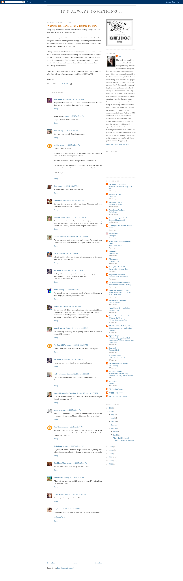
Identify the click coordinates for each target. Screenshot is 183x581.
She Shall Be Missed (115, 204)
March (113, 421)
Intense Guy (58, 477)
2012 (111, 453)
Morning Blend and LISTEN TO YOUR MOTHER (119, 293)
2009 (111, 464)
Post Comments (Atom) (65, 568)
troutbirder (113, 251)
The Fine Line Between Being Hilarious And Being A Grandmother (121, 374)
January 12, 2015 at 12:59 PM (78, 374)
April (113, 418)
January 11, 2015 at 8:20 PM (69, 289)
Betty (56, 289)
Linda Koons (59, 494)
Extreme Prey (113, 253)
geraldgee (113, 381)
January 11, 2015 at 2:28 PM (73, 99)
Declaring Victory (114, 310)
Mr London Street (116, 389)
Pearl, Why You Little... (118, 266)
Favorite (111, 383)
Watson (56, 306)
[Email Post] (70, 83)
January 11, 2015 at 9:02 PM (70, 306)
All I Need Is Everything (118, 396)
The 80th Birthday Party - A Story (120, 284)
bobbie (56, 145)
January (114, 428)
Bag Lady (113, 348)
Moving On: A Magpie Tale (118, 320)
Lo (120, 56)
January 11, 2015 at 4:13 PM (77, 236)
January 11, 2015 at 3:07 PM (68, 186)
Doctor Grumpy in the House (120, 217)
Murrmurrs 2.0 (114, 261)
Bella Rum (58, 446)
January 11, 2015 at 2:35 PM (74, 116)
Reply (56, 108)
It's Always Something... (92, 11)
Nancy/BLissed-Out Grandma (65, 393)
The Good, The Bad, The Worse (121, 325)
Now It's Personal (114, 302)
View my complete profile (118, 144)
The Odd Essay (59, 217)
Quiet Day (112, 196)
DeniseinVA (58, 200)
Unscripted (112, 235)
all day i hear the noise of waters (119, 358)
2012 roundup (113, 365)
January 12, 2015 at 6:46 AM (77, 345)
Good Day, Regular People (119, 290)
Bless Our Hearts (115, 202)
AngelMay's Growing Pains (119, 308)
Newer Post (51, 563)
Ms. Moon (57, 270)
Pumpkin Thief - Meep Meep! (118, 277)
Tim (55, 186)
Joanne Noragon (60, 236)
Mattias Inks (113, 233)
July (113, 414)
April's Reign (114, 335)
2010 (111, 460)
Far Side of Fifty (60, 345)
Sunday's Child (114, 350)
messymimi (58, 99)
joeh (55, 130)
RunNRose (58, 426)
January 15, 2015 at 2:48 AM (73, 446)
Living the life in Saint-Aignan (120, 225)
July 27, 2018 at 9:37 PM (70, 509)
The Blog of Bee (60, 463)
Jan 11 (115, 435)
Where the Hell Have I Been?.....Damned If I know (123, 439)
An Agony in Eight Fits (117, 184)
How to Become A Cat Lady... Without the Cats (120, 316)
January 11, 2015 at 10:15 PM (77, 328)
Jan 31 (115, 431)
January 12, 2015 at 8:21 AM (72, 359)
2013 (111, 450)
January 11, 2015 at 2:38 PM (70, 145)
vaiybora (57, 508)
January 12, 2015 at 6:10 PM (71, 410)
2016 (111, 408)
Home (75, 563)
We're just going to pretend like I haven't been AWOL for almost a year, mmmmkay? (121, 340)
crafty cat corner (60, 373)
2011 (111, 457)
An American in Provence (118, 363)
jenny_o (57, 410)
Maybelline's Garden (117, 274)
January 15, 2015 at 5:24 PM (77, 463)
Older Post (98, 563)
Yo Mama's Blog (115, 371)
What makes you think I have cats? (120, 242)
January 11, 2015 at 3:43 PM (73, 200)
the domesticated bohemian (119, 282)
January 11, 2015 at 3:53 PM (76, 217)
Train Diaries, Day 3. (115, 245)
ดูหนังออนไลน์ (59, 517)
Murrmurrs (113, 259)
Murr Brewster (59, 328)
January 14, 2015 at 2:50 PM (72, 427)
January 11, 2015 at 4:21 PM (67, 253)
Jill (55, 253)
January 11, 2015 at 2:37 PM (68, 130)
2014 (111, 446)
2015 (111, 411)
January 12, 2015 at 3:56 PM (87, 393)
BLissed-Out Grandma (117, 300)
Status (111, 228)
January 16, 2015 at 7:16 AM (74, 477)
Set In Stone (113, 212)
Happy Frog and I (116, 392)
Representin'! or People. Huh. (118, 269)
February (114, 425)
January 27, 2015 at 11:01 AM (75, 494)
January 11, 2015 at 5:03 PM (72, 270)
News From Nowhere (117, 210)
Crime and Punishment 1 (117, 220)
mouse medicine (115, 355)
